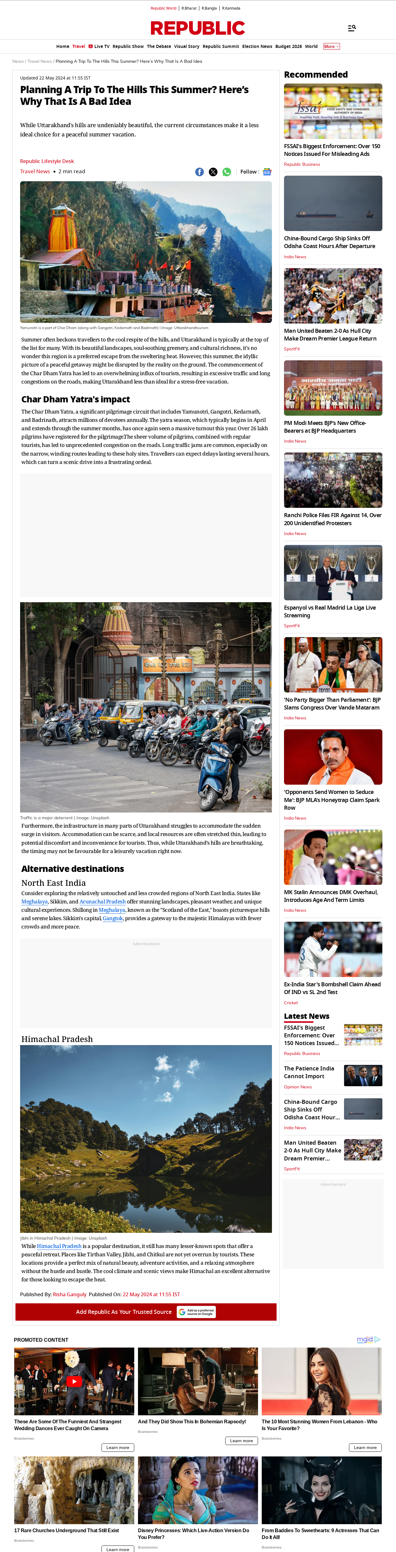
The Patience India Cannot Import (309, 1072)
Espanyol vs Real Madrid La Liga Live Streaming (330, 612)
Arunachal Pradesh (103, 901)
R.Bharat (189, 8)
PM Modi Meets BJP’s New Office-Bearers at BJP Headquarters (325, 427)
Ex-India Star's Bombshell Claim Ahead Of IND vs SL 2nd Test (332, 988)
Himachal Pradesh (57, 1038)
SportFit (292, 349)
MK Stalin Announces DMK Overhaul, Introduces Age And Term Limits (331, 896)
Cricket (291, 1003)
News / (19, 61)
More (329, 46)
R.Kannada (231, 8)
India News (295, 257)
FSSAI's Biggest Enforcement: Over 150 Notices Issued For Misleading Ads (332, 150)
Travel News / (41, 61)
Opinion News (298, 1087)
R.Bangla (209, 8)
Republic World (163, 8)
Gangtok (113, 918)
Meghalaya (34, 901)
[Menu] (349, 28)
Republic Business (302, 164)
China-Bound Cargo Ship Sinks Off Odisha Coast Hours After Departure (329, 242)
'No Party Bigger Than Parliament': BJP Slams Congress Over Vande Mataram (332, 704)
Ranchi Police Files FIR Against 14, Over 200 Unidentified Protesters (332, 519)
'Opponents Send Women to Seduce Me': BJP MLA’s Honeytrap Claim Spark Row (332, 800)
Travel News (35, 171)
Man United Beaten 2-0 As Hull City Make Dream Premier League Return (330, 335)
